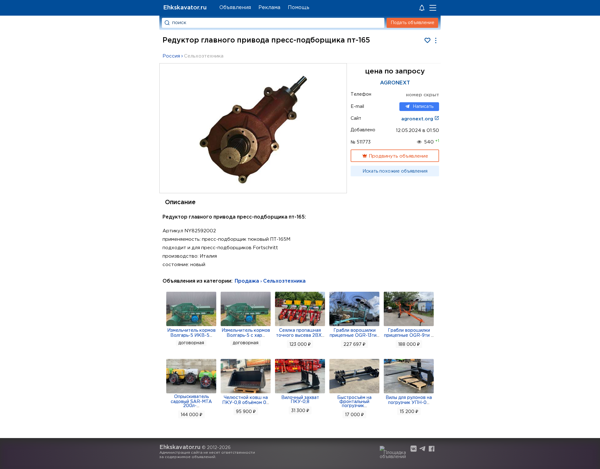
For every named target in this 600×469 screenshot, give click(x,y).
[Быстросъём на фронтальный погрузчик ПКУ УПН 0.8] (354, 393)
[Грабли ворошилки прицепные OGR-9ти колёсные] (409, 325)
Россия (171, 56)
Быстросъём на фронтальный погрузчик (354, 402)
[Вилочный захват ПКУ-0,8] (300, 393)
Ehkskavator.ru (185, 7)
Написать (423, 106)
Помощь (298, 7)
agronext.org (417, 119)
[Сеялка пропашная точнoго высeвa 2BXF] (300, 325)
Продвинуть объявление (398, 156)
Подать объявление (412, 23)
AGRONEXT (395, 83)
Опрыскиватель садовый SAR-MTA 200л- (191, 401)
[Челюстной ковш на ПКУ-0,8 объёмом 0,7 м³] (246, 393)
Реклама (269, 7)
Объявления (235, 7)
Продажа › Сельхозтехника (270, 281)
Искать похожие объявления (395, 171)
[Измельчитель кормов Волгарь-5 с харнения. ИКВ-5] (246, 325)
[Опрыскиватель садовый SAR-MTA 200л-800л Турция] (191, 393)
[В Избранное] (427, 40)
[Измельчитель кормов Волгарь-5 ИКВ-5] (191, 325)
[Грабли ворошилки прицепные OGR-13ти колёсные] (354, 325)
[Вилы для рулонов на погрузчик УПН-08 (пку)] (409, 393)
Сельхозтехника (203, 56)
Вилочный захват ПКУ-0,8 (300, 400)
